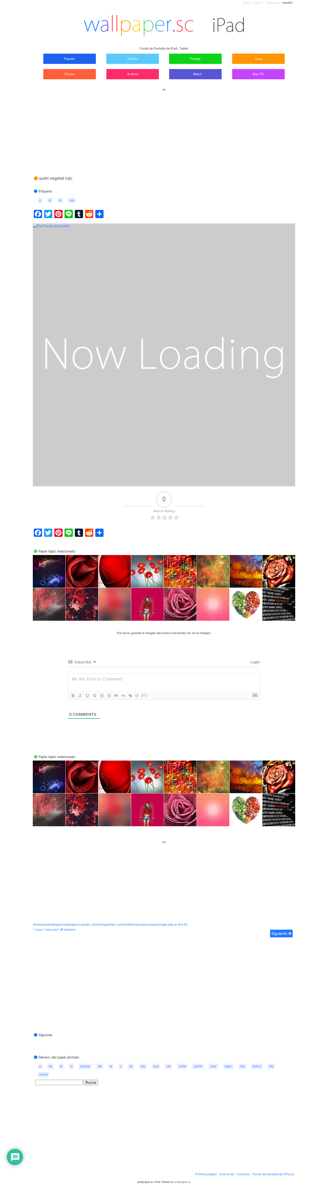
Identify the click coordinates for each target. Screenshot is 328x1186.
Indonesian (273, 2)
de (50, 1066)
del (100, 1066)
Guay (258, 59)
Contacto (243, 1174)
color (213, 1066)
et (60, 200)
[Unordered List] (108, 696)
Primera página (206, 1174)
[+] (144, 695)
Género (132, 59)
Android (132, 74)
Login (254, 662)
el (61, 1066)
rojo (71, 200)
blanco (257, 1066)
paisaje (85, 1066)
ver (169, 1066)
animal (43, 1074)
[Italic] (80, 696)
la (71, 1066)
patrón (198, 1066)
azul (156, 1066)
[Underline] (87, 696)
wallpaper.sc (182, 1182)
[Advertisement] (164, 127)
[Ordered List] (101, 696)
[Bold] (73, 696)
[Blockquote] (116, 696)
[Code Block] (123, 696)
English (258, 2)
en (130, 1066)
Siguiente (279, 933)
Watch (197, 74)
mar (142, 1066)
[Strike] (94, 696)
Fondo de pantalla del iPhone (273, 1174)
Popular (69, 59)
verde (182, 1066)
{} (137, 695)
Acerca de (226, 1174)
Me (271, 1066)
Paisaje (195, 59)
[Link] (130, 696)
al (50, 200)
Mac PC (258, 74)
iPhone (70, 74)
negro (228, 1066)
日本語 (247, 2)
